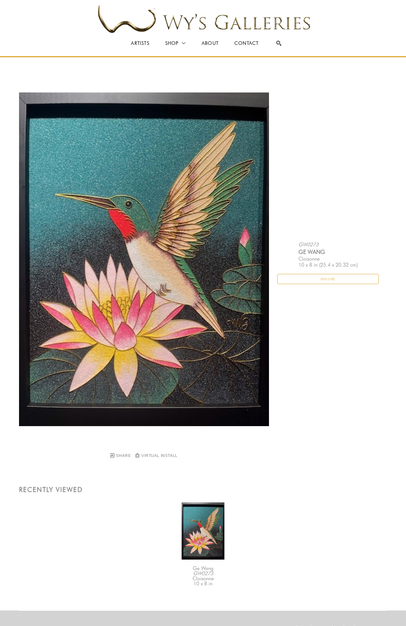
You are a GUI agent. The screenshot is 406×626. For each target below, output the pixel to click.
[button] (175, 43)
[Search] (278, 43)
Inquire (328, 279)
